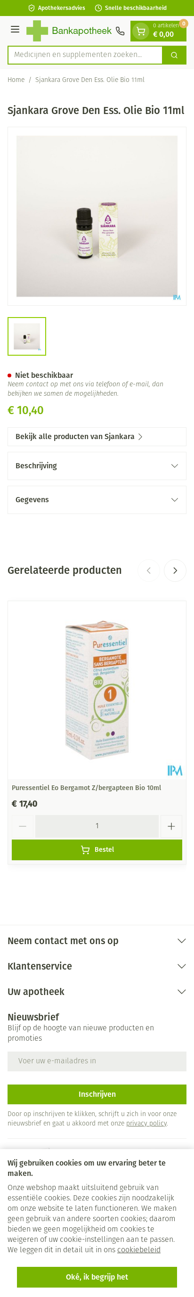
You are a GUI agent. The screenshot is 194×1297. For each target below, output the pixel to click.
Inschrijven (97, 1094)
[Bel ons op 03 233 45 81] (120, 31)
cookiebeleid (139, 1250)
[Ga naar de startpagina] (69, 30)
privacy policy (146, 1123)
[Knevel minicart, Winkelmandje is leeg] (140, 31)
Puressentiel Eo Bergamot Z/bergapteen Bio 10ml (86, 788)
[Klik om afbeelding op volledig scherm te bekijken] (97, 216)
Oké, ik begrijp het (97, 1277)
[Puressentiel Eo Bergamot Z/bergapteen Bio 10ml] (97, 690)
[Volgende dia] (175, 570)
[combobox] (85, 55)
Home (16, 80)
